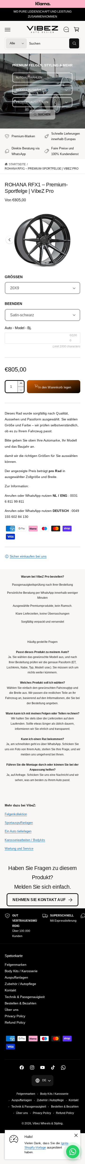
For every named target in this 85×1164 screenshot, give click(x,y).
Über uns (11, 1010)
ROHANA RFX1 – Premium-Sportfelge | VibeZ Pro (41, 168)
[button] (7, 29)
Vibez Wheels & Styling (47, 1123)
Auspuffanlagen (16, 977)
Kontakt (10, 990)
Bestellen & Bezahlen (20, 1003)
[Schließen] (76, 1135)
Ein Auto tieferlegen (18, 831)
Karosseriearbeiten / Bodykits (25, 840)
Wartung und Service (19, 848)
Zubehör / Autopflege (20, 984)
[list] (42, 926)
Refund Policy (15, 1022)
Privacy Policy (15, 1016)
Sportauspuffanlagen (19, 822)
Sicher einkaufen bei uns (28, 556)
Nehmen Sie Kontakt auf (39, 900)
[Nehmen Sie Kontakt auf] (66, 29)
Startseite (17, 164)
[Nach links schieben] (9, 240)
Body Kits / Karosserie (21, 971)
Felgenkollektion (16, 814)
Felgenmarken (15, 964)
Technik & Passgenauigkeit (25, 997)
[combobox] (54, 43)
